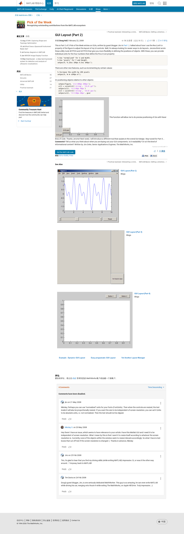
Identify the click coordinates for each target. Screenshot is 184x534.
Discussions (81, 9)
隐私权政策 (36, 520)
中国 (163, 521)
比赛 (91, 9)
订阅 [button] (38, 15)
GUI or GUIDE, (64, 156)
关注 (163, 151)
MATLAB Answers (24, 9)
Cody (52, 9)
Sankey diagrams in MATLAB (34, 52)
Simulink (36, 78)
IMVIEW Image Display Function (36, 56)
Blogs (98, 9)
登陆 (153, 4)
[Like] (155, 151)
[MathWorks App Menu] (164, 3)
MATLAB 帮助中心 (35, 3)
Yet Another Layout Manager (133, 358)
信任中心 (20, 520)
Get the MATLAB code (65, 152)
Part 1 (126, 45)
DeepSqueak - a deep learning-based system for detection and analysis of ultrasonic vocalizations (36, 61)
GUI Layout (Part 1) (128, 171)
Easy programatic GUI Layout (103, 358)
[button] (159, 3)
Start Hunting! (26, 121)
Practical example (36, 88)
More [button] (105, 9)
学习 (57, 3)
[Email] (153, 156)
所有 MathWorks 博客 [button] (23, 15)
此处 (74, 378)
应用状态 (56, 520)
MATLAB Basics (36, 75)
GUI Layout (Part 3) (134, 232)
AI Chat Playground (65, 9)
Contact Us (76, 520)
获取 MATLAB (139, 3)
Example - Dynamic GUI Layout (72, 358)
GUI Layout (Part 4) (142, 294)
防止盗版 (46, 520)
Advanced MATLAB (36, 81)
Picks (71, 156)
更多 (20, 91)
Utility (36, 84)
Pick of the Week (39, 22)
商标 (28, 520)
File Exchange (41, 9)
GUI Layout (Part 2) (69, 35)
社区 (49, 3)
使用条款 (65, 520)
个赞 (152, 41)
